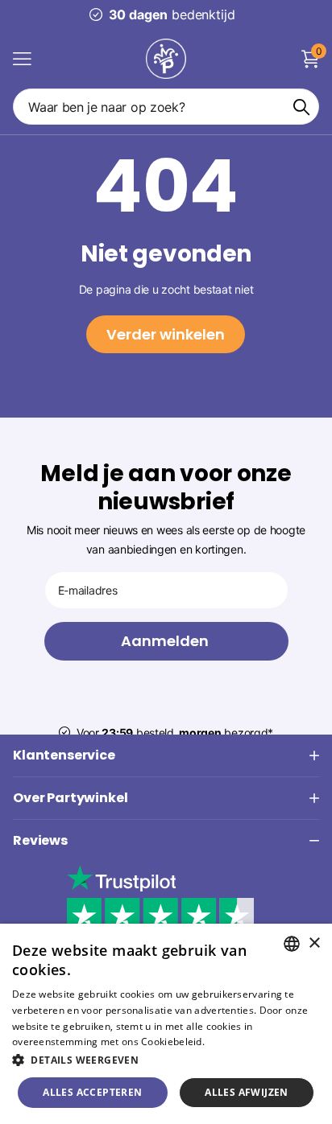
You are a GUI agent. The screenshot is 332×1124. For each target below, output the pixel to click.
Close (166, 755)
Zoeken (301, 107)
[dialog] (166, 1024)
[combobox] (292, 944)
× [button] (314, 943)
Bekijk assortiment (22, 58)
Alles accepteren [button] (92, 1092)
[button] (166, 1060)
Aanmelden (166, 641)
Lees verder (235, 1041)
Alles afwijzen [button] (246, 1092)
